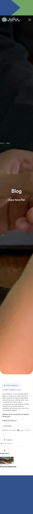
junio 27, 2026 (4, 464)
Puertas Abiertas (12, 385)
